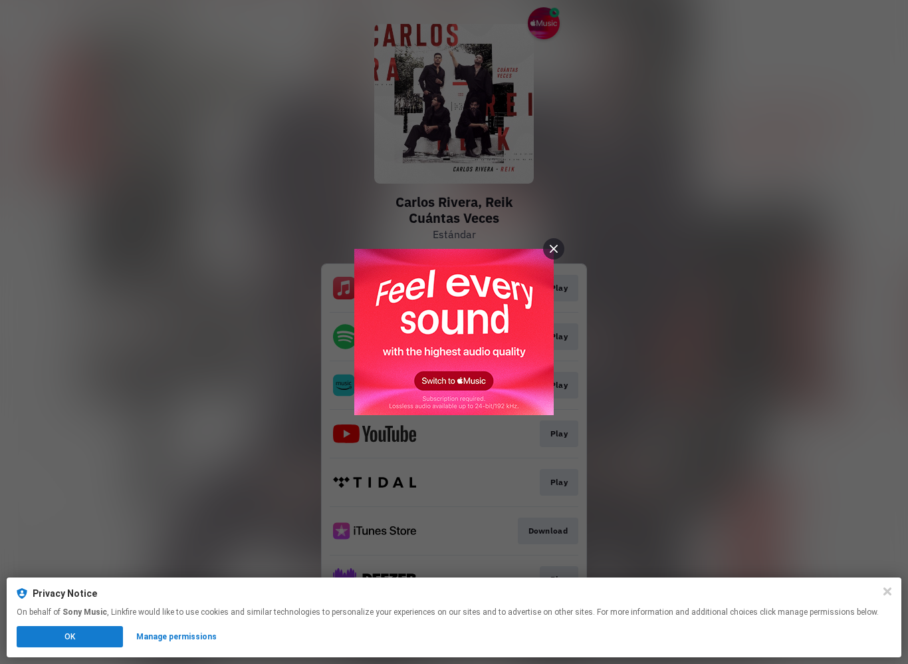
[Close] (887, 591)
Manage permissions (176, 636)
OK (69, 636)
